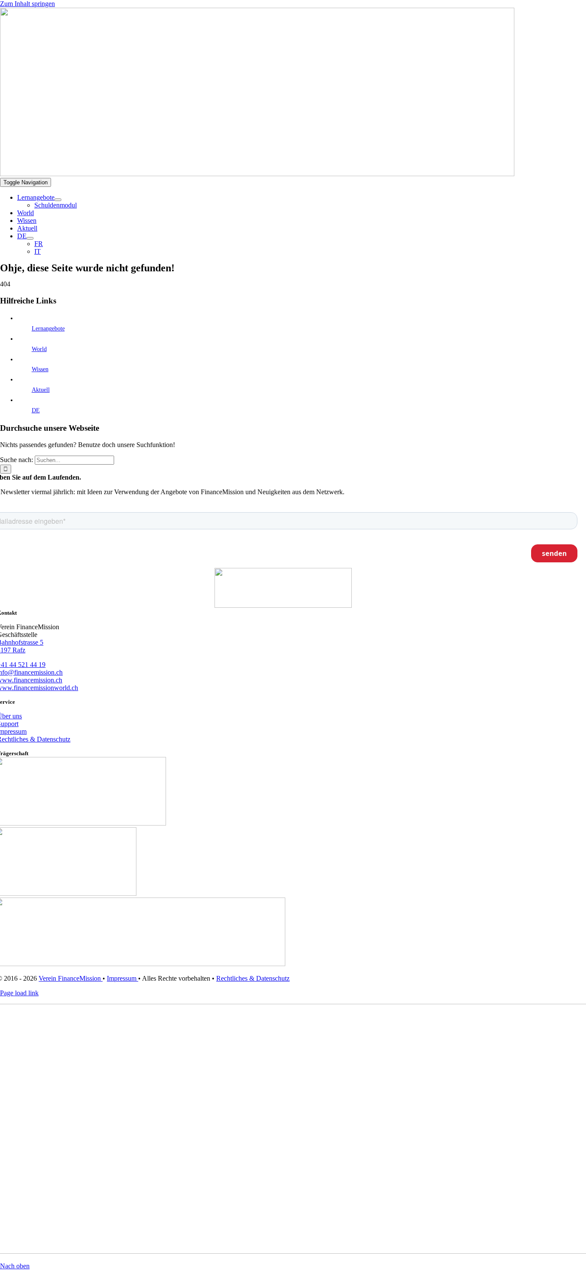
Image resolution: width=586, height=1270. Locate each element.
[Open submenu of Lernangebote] (57, 199)
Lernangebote (48, 328)
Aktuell (41, 390)
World (39, 349)
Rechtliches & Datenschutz (253, 978)
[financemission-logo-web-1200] (257, 173)
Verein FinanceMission (71, 978)
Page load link (19, 993)
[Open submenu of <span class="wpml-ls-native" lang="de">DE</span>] (30, 238)
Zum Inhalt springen (27, 3)
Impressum (122, 978)
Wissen (40, 369)
